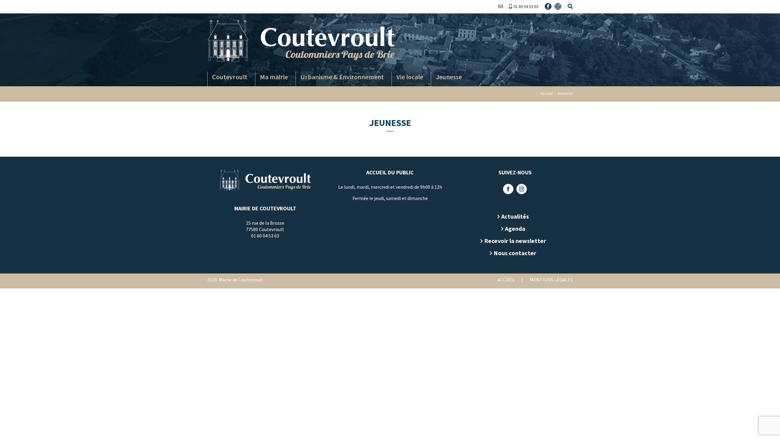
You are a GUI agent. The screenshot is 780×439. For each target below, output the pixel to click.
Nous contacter (515, 253)
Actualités (515, 216)
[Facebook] (508, 189)
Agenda (515, 228)
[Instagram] (521, 189)
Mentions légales (551, 280)
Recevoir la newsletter (515, 240)
